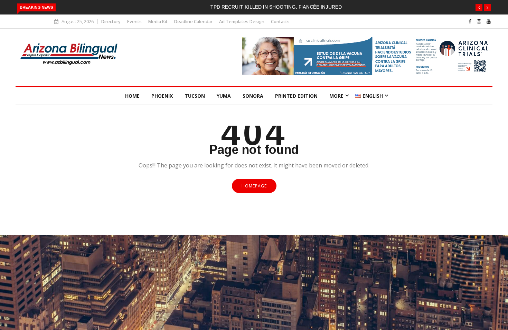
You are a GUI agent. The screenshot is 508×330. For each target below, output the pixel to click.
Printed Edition (296, 96)
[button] (479, 7)
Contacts (280, 21)
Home (132, 96)
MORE (336, 96)
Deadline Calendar (193, 21)
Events (134, 21)
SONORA (253, 96)
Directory (111, 21)
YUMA (224, 96)
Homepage (254, 186)
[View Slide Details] (366, 73)
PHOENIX (162, 96)
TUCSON (195, 96)
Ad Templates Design (241, 21)
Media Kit (158, 21)
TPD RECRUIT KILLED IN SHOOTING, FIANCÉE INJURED (276, 7)
